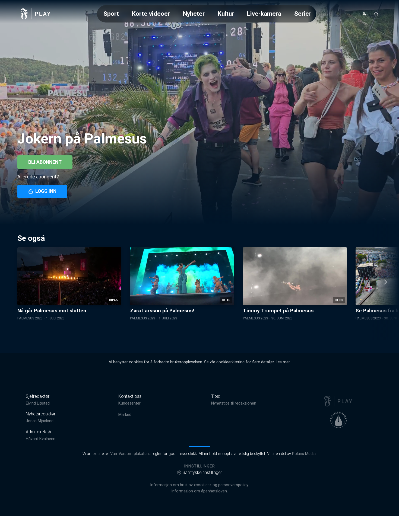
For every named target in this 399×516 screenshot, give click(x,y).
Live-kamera (264, 13)
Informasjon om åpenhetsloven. (199, 491)
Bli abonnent (45, 162)
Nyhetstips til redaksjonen (233, 403)
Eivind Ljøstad (38, 403)
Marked (124, 414)
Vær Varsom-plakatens (130, 453)
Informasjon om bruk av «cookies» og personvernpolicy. (199, 485)
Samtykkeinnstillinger (202, 472)
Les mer (283, 362)
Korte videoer (151, 13)
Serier (302, 13)
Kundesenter (129, 403)
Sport (111, 13)
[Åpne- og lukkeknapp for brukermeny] (364, 13)
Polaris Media (304, 453)
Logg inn (45, 191)
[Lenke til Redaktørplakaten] (338, 420)
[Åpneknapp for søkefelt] (376, 13)
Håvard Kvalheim (40, 439)
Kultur (226, 13)
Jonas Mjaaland (39, 421)
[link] (35, 14)
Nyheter (194, 13)
